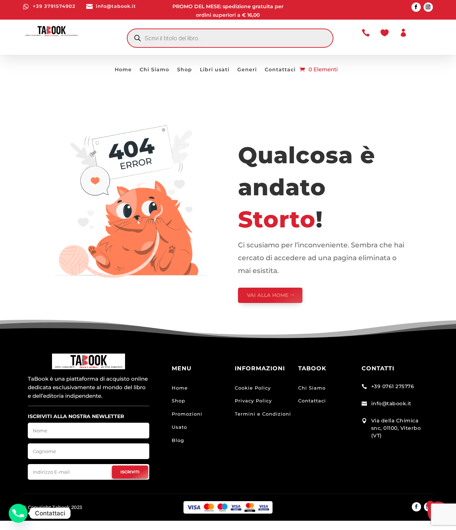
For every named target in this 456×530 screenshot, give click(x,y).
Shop (184, 70)
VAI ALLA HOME (267, 295)
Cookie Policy (253, 388)
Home (123, 70)
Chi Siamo (154, 70)
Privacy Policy (253, 400)
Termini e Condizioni (263, 414)
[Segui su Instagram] (428, 7)
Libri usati (214, 70)
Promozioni (187, 414)
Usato (179, 427)
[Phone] (18, 513)
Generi (247, 70)
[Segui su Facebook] (416, 7)
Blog (178, 440)
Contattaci (280, 70)
